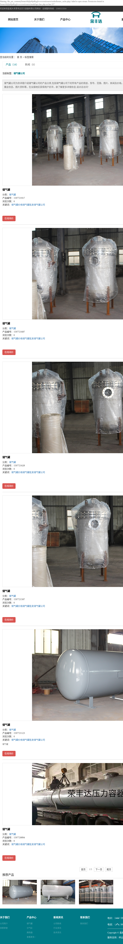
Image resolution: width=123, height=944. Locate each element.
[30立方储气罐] (58, 892)
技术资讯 (57, 932)
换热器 (30, 932)
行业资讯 (57, 928)
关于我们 (39, 19)
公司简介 (4, 924)
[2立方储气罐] (96, 892)
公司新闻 (57, 924)
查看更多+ (31, 937)
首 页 (19, 57)
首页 (83, 869)
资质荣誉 (4, 928)
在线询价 (8, 218)
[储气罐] (19, 892)
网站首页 (13, 19)
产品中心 (65, 19)
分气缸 (30, 928)
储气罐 (6, 189)
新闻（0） (31, 64)
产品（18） (12, 64)
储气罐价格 (17, 205)
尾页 (109, 869)
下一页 (98, 869)
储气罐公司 (39, 205)
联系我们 (84, 924)
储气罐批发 (28, 205)
